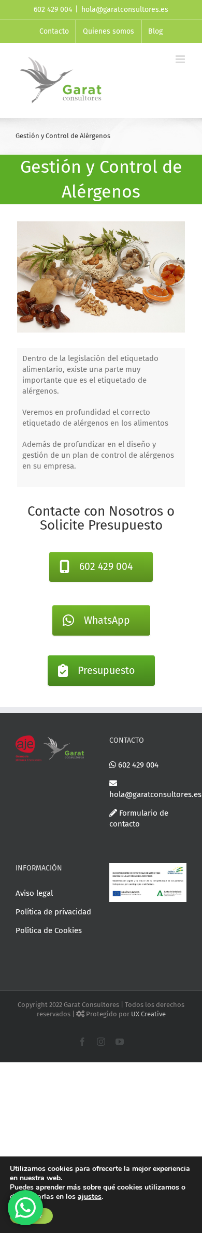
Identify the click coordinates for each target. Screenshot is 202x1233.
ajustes (90, 1196)
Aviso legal (34, 893)
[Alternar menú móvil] (181, 59)
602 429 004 (137, 765)
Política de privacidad (53, 911)
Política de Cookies (49, 930)
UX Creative (148, 1014)
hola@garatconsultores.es (124, 9)
